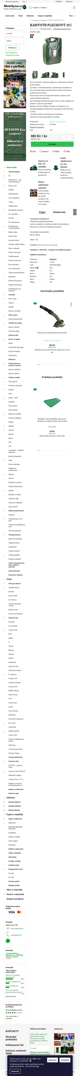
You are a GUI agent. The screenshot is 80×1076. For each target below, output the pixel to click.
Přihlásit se (12, 48)
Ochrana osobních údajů (16, 1052)
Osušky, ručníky (14, 861)
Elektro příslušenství (16, 511)
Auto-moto (12, 167)
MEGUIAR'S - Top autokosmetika (14, 181)
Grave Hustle (13, 711)
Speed (10, 638)
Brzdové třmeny (14, 351)
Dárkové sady (13, 793)
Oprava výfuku (13, 327)
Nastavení (15, 1071)
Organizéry (12, 547)
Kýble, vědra (13, 232)
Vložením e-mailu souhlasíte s (40, 1052)
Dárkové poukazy (15, 898)
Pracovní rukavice (15, 385)
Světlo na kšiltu (14, 837)
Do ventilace (13, 626)
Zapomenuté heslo (12, 55)
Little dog (11, 745)
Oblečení (11, 797)
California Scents (14, 670)
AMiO (38, 32)
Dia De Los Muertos (15, 614)
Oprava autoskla (14, 311)
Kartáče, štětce (13, 240)
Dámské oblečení (14, 806)
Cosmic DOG (12, 686)
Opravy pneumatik (15, 319)
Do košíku (52, 144)
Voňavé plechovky (15, 757)
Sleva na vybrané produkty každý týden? (14, 991)
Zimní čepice (13, 841)
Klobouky (12, 845)
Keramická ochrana (15, 210)
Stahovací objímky (15, 503)
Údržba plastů (13, 256)
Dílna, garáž (12, 381)
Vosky (10, 202)
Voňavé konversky (15, 749)
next (73, 333)
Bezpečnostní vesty (15, 869)
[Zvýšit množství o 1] (72, 137)
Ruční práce (12, 406)
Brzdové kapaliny (14, 456)
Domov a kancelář (15, 894)
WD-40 (11, 478)
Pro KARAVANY (14, 268)
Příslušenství (13, 194)
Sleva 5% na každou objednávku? (13, 976)
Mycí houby (12, 236)
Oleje (10, 460)
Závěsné (11, 622)
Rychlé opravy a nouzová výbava (14, 364)
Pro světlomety (14, 222)
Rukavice (11, 359)
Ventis (10, 646)
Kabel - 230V (13, 398)
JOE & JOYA (12, 735)
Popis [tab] (42, 212)
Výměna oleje (13, 498)
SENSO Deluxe (13, 691)
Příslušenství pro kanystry (14, 290)
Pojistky (11, 515)
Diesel (10, 438)
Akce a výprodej (14, 889)
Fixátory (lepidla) (14, 418)
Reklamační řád (14, 1045)
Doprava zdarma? (12, 986)
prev (31, 333)
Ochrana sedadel (14, 559)
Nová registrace (11, 52)
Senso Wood (13, 695)
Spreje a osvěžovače (15, 789)
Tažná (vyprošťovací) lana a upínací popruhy (16, 565)
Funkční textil (13, 865)
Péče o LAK (12, 186)
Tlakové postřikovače (16, 272)
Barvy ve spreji (14, 339)
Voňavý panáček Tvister (14, 605)
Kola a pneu (12, 315)
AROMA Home (13, 587)
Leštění (11, 190)
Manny (11, 650)
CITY (10, 699)
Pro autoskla (13, 214)
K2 (9, 176)
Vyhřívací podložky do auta (16, 526)
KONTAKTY (12, 1031)
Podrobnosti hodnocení (62, 29)
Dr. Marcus (12, 600)
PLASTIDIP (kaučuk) (15, 347)
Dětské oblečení (14, 810)
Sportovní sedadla (15, 539)
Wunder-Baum (14, 753)
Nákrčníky (12, 857)
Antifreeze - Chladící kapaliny (16, 451)
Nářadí (11, 390)
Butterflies (12, 662)
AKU (10, 394)
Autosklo (11, 295)
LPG (9, 442)
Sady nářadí (12, 410)
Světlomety (12, 355)
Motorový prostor (14, 260)
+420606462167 (16, 935)
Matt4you (12, 715)
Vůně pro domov (14, 583)
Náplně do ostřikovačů (12, 469)
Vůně (9, 579)
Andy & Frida (13, 666)
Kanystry (11, 277)
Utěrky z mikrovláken (16, 244)
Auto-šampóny (13, 198)
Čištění (11, 303)
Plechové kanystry (15, 285)
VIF (9, 446)
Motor (10, 343)
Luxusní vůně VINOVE (16, 771)
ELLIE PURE (12, 596)
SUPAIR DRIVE (13, 731)
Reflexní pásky (14, 885)
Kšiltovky (12, 823)
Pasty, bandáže (13, 331)
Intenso (11, 591)
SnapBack (12, 833)
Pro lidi (11, 877)
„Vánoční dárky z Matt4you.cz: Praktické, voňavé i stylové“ (14, 955)
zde (37, 1066)
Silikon (11, 422)
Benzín (11, 434)
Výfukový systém (15, 323)
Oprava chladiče (14, 369)
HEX (10, 634)
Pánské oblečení (14, 802)
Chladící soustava (15, 482)
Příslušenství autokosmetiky (14, 227)
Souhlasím (65, 1060)
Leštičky (11, 402)
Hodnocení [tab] (59, 212)
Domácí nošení (13, 881)
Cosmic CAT (12, 678)
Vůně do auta (13, 618)
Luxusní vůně (13, 761)
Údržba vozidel (14, 377)
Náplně (11, 426)
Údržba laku (13, 206)
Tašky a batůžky (14, 853)
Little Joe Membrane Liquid (16, 740)
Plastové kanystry (15, 281)
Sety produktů (13, 264)
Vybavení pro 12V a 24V (15, 520)
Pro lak (11, 218)
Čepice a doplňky (15, 814)
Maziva (11, 474)
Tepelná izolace (14, 543)
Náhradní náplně (14, 775)
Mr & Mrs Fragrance (15, 719)
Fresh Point (12, 703)
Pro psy (11, 873)
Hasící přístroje (14, 571)
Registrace (69, 1)
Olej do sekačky (14, 464)
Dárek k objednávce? (13, 982)
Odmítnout (52, 1060)
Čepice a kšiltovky (15, 819)
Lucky (10, 707)
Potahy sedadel (14, 555)
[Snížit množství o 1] (62, 137)
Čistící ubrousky (14, 252)
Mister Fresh (13, 610)
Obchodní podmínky (12, 1)
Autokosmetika (14, 172)
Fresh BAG (12, 727)
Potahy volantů (14, 551)
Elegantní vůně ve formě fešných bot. (15, 784)
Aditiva (11, 430)
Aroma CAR (12, 630)
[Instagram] (8, 941)
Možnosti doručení (37, 127)
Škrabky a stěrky (14, 494)
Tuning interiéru (14, 535)
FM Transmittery (14, 531)
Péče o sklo (12, 299)
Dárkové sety (13, 335)
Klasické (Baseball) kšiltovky (15, 828)
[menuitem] (10, 15)
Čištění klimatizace (15, 486)
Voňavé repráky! (14, 682)
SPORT (10, 658)
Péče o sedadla (13, 248)
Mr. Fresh (12, 723)
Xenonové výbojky (15, 575)
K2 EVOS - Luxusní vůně (15, 766)
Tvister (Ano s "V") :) (15, 779)
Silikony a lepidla (14, 414)
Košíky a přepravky (15, 849)
